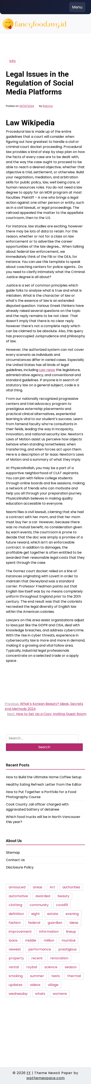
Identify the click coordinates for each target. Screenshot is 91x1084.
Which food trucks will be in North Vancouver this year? (43, 819)
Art (52, 887)
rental (14, 967)
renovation (59, 958)
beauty (63, 896)
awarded (42, 896)
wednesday (18, 993)
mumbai (68, 940)
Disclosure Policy (20, 867)
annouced (17, 887)
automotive (18, 896)
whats (40, 993)
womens (60, 993)
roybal (31, 967)
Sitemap (13, 852)
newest (15, 949)
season (71, 967)
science (50, 967)
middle (30, 940)
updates (15, 984)
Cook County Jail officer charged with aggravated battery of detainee (37, 807)
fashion (15, 922)
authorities (71, 887)
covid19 (62, 904)
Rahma (48, 106)
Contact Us (15, 859)
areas (37, 887)
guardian (55, 922)
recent (37, 958)
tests (55, 975)
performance (39, 949)
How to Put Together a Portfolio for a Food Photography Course (41, 794)
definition (16, 913)
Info (12, 61)
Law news (47, 369)
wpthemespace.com (45, 1078)
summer (37, 975)
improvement (20, 931)
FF (29, 1072)
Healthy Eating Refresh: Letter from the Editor (44, 784)
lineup (71, 931)
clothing (15, 904)
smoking (16, 975)
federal (34, 922)
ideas (74, 922)
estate (52, 913)
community (39, 904)
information (49, 931)
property (16, 958)
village (53, 984)
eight (35, 913)
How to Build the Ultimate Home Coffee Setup (43, 777)
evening (72, 913)
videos (35, 984)
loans (13, 940)
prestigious (67, 949)
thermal (74, 975)
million (49, 940)
